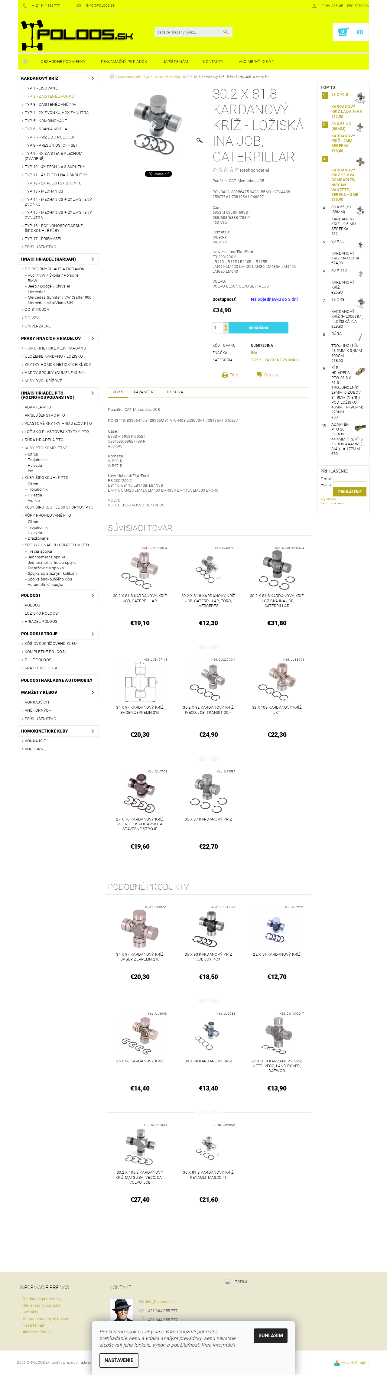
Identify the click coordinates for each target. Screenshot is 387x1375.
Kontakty (213, 61)
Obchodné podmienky (63, 61)
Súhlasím (271, 1335)
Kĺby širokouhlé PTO (47, 477)
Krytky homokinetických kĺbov (58, 364)
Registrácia (358, 6)
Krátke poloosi (41, 668)
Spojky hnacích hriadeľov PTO (57, 545)
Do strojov (37, 309)
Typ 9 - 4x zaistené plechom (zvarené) (54, 156)
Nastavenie (119, 1360)
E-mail (326, 478)
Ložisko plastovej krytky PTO (57, 431)
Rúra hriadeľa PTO (44, 439)
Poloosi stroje (39, 633)
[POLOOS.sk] (77, 35)
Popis (118, 392)
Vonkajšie (35, 741)
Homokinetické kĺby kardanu (55, 348)
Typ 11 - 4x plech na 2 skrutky (56, 175)
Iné (30, 471)
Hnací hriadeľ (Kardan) (48, 259)
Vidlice (34, 500)
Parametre (145, 392)
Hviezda (35, 465)
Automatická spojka (45, 584)
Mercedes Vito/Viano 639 (50, 303)
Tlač (234, 374)
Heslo (325, 484)
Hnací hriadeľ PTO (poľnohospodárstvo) (47, 395)
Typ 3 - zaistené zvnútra (50, 104)
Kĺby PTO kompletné (46, 448)
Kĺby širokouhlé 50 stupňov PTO (59, 507)
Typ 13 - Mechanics (44, 191)
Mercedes (37, 292)
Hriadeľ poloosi (42, 621)
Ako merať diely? (256, 61)
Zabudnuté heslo (332, 503)
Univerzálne (38, 326)
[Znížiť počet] (226, 330)
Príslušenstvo (40, 247)
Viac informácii (218, 1345)
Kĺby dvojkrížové (43, 381)
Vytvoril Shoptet (355, 1362)
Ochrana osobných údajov (46, 1318)
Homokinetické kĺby (44, 731)
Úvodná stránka (25, 62)
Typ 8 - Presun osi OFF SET (51, 145)
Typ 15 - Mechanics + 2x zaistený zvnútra (58, 214)
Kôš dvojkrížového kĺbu (51, 643)
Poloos (33, 605)
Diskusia (175, 392)
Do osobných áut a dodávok (55, 269)
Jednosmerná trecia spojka (52, 562)
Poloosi (30, 595)
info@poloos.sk (160, 1301)
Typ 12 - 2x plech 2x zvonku (53, 183)
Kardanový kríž (39, 78)
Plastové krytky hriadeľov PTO (58, 423)
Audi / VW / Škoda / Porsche (53, 275)
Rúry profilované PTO (48, 515)
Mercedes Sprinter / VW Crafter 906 (60, 297)
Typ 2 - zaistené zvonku (49, 96)
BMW (32, 280)
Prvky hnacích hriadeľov (51, 338)
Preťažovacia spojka (46, 568)
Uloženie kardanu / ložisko (54, 356)
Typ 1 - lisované (41, 88)
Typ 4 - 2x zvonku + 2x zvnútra (57, 112)
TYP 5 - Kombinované (46, 121)
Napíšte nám (175, 61)
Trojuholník (38, 459)
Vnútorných (38, 710)
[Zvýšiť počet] (226, 325)
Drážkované (38, 538)
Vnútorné (35, 749)
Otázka (271, 374)
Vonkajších (37, 702)
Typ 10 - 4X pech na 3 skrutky (55, 166)
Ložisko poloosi (42, 613)
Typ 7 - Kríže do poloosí (49, 137)
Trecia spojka (40, 551)
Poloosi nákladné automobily (57, 680)
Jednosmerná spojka (47, 557)
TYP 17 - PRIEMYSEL (43, 238)
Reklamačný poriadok (124, 61)
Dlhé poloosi (39, 660)
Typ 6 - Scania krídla (46, 129)
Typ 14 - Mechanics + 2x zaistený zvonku (58, 201)
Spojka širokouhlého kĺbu (50, 579)
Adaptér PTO (38, 407)
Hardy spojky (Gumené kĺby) (55, 372)
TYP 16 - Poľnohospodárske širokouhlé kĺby (54, 228)
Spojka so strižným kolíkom (52, 573)
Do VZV (32, 318)
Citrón (33, 454)
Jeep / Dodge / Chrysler (49, 286)
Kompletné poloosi (45, 651)
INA (254, 353)
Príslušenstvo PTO (45, 415)
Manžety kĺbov (39, 692)
